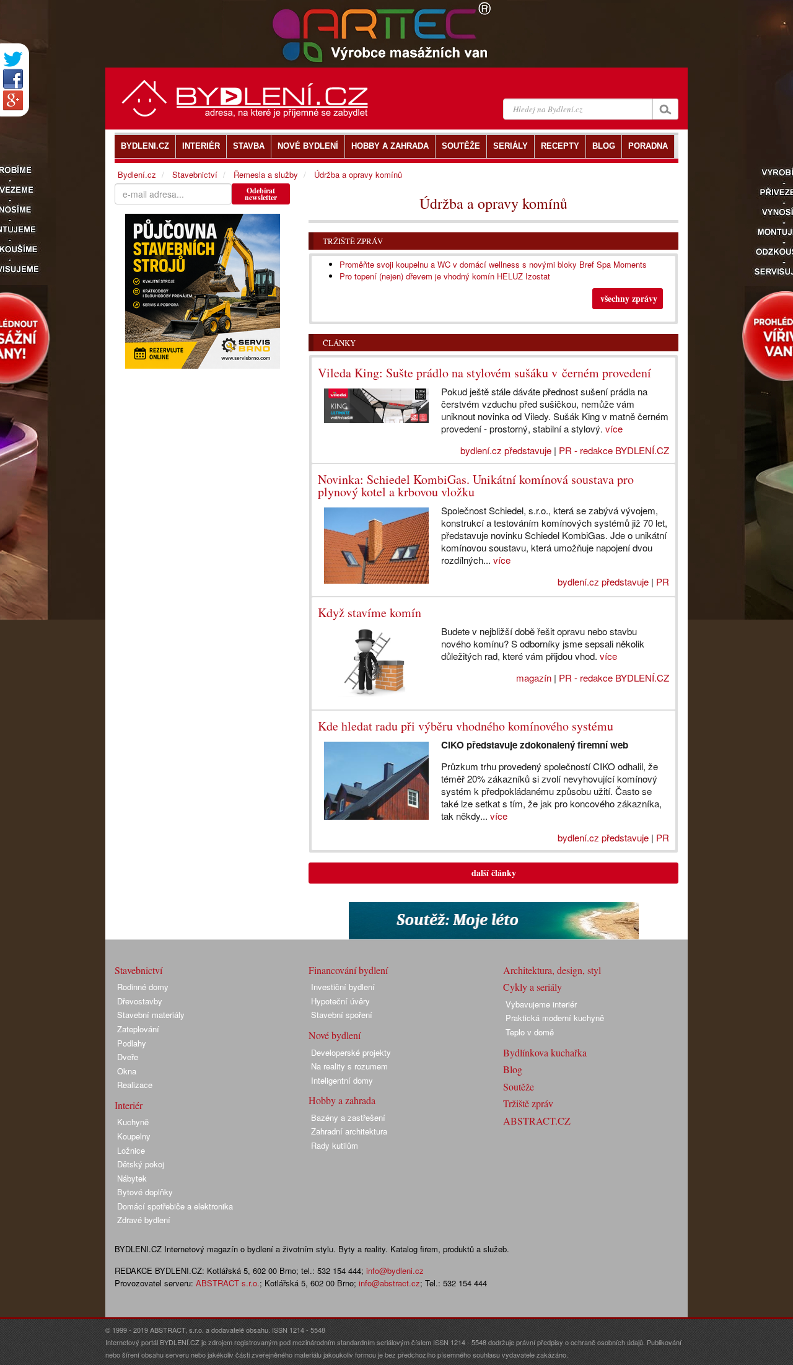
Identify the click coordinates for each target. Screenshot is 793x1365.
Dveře (127, 1057)
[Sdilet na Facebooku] (13, 79)
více (614, 428)
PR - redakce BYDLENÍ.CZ (614, 450)
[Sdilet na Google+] (13, 100)
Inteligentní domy (342, 1080)
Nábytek (132, 1178)
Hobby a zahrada (342, 1100)
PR (662, 581)
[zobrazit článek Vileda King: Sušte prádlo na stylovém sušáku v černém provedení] (370, 405)
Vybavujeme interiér (541, 1004)
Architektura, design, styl (552, 970)
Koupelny (134, 1136)
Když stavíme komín (369, 612)
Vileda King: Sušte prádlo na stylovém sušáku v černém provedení (484, 372)
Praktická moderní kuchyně (555, 1018)
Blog (512, 1069)
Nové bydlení (335, 1035)
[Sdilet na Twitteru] (13, 59)
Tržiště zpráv (353, 241)
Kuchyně (133, 1122)
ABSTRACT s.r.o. (228, 1283)
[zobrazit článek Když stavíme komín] (370, 662)
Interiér (128, 1105)
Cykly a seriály (532, 986)
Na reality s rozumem (349, 1066)
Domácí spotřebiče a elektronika (175, 1206)
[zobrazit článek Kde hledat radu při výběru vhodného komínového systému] (370, 781)
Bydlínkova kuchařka (545, 1052)
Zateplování (138, 1029)
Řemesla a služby (266, 174)
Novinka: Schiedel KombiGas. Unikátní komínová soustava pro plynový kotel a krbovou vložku (476, 485)
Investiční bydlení (343, 987)
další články (493, 872)
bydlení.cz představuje (505, 450)
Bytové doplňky (145, 1192)
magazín (533, 677)
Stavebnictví (194, 174)
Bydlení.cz (137, 174)
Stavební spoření (341, 1014)
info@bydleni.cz (395, 1270)
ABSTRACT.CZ (537, 1120)
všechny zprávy (628, 298)
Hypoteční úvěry (340, 1001)
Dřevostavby (139, 1001)
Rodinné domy (143, 987)
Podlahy (131, 1043)
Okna (126, 1071)
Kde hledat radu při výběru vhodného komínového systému (465, 726)
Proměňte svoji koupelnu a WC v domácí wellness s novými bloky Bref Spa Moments (493, 264)
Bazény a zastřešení (348, 1117)
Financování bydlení (348, 970)
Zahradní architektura (349, 1131)
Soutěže (518, 1086)
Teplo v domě (530, 1032)
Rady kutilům (334, 1145)
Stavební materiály (151, 1014)
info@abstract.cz (389, 1283)
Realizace (134, 1085)
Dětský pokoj (140, 1164)
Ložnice (131, 1150)
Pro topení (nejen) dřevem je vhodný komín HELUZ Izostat (445, 276)
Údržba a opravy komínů (358, 174)
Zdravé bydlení (143, 1220)
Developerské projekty (351, 1052)
